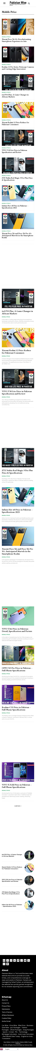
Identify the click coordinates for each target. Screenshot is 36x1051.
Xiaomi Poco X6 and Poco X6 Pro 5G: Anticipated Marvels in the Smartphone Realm (17, 235)
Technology (23, 1032)
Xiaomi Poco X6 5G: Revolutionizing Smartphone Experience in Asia (16, 40)
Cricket (11, 1032)
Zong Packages (28, 1030)
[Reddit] (21, 960)
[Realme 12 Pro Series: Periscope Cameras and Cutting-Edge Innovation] (18, 54)
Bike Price (21, 1025)
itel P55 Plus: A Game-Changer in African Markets (15, 96)
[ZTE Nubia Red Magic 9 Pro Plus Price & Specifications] (18, 165)
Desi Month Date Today (11, 1036)
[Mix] (18, 960)
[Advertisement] (18, 266)
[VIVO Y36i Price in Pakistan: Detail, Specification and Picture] (18, 616)
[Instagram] (11, 960)
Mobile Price (6, 36)
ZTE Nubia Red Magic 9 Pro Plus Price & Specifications (17, 179)
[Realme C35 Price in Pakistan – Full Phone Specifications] (18, 694)
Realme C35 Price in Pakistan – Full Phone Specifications (16, 708)
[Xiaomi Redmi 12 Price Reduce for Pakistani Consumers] (18, 110)
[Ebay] (4, 960)
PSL (16, 1032)
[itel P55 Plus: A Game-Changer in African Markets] (18, 82)
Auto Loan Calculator (26, 1034)
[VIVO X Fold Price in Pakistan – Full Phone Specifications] (18, 772)
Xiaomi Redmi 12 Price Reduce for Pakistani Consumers (15, 123)
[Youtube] (7, 964)
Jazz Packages (15, 1027)
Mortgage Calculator (9, 1034)
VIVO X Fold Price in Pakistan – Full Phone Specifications (17, 785)
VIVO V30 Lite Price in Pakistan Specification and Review (14, 151)
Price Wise (13, 1025)
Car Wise (5, 1025)
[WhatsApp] (4, 964)
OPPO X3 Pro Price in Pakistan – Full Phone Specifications (17, 669)
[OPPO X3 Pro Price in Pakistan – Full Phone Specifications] (18, 655)
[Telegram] (25, 960)
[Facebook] (7, 960)
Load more (17, 806)
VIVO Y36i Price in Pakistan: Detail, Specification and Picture (17, 630)
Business (30, 1025)
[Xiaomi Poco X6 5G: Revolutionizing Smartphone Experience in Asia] (18, 27)
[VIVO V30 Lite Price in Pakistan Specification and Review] (18, 138)
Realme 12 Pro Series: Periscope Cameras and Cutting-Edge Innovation (18, 68)
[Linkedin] (14, 960)
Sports (5, 1032)
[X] (28, 960)
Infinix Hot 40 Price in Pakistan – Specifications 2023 (15, 207)
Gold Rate (5, 1027)
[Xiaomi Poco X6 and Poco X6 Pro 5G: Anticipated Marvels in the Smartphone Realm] (18, 221)
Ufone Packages (16, 1030)
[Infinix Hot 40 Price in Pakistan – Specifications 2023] (18, 193)
